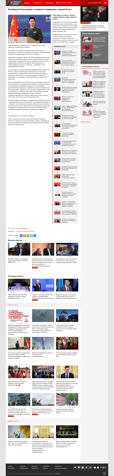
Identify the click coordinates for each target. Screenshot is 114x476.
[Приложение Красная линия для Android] (95, 467)
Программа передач (65, 3)
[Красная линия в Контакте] (75, 467)
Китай (13, 228)
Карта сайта (57, 473)
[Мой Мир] (34, 235)
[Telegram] (31, 235)
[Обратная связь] (84, 3)
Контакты (10, 466)
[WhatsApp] (28, 235)
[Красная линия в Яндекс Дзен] (82, 467)
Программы (49, 3)
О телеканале (11, 468)
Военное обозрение (28, 231)
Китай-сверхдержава (21, 228)
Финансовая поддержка (61, 468)
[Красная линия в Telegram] (78, 467)
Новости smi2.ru (13, 305)
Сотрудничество (24, 468)
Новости (27, 3)
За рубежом (18, 231)
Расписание (34, 466)
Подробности (37, 3)
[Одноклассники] (24, 235)
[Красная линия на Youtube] (86, 467)
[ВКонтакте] (21, 235)
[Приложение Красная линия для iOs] (98, 467)
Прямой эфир (35, 468)
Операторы (22, 466)
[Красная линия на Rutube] (90, 467)
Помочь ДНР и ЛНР (95, 3)
